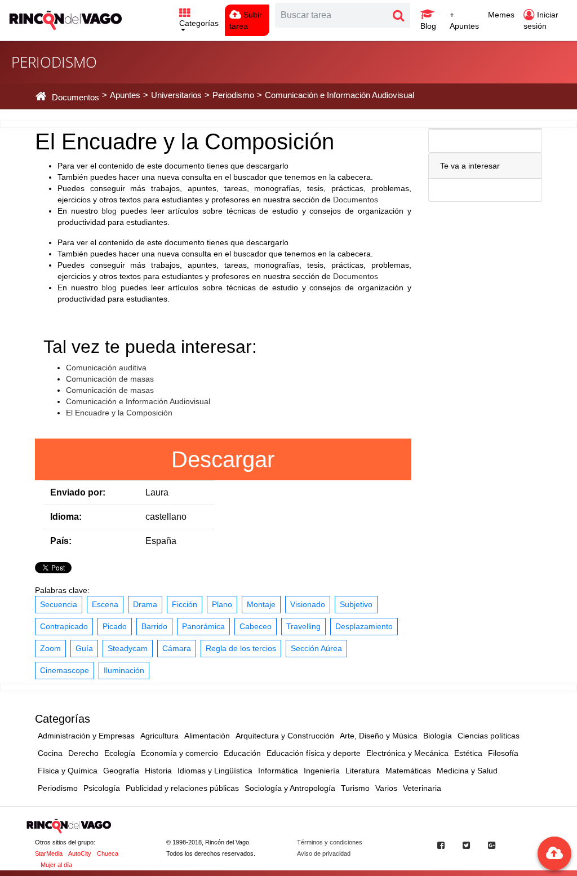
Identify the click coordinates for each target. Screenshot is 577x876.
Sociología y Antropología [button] (290, 788)
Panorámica (203, 626)
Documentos (355, 199)
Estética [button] (468, 753)
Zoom (50, 648)
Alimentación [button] (207, 735)
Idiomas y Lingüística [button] (214, 770)
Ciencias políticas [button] (489, 735)
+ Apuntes (464, 20)
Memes (501, 14)
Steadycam (128, 648)
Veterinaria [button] (422, 788)
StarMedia (49, 853)
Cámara (176, 648)
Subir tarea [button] (245, 20)
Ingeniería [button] (322, 770)
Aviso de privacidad (323, 853)
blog (109, 210)
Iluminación (124, 670)
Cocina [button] (50, 753)
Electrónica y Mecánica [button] (407, 753)
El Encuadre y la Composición (119, 412)
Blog (428, 25)
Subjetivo (356, 604)
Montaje (261, 604)
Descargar (222, 459)
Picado (115, 626)
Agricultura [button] (159, 735)
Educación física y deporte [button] (314, 753)
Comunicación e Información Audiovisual (138, 401)
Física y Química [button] (67, 770)
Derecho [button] (83, 753)
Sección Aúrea (316, 648)
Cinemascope (64, 670)
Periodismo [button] (58, 788)
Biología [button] (437, 735)
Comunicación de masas (110, 378)
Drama (145, 604)
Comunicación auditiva (106, 367)
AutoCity (79, 853)
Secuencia (58, 604)
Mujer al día (56, 864)
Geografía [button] (121, 770)
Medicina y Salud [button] (467, 770)
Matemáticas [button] (408, 770)
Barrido (154, 626)
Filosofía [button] (503, 753)
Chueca (107, 853)
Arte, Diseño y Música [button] (379, 735)
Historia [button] (158, 770)
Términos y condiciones (329, 842)
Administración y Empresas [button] (86, 735)
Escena (105, 604)
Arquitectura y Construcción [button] (285, 735)
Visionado (307, 604)
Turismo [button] (355, 788)
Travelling (303, 626)
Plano (222, 604)
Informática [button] (278, 770)
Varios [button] (386, 788)
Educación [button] (242, 753)
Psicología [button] (101, 788)
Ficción (184, 604)
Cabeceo (255, 626)
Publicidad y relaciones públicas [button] (182, 788)
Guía (84, 648)
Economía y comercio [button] (179, 753)
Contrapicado (64, 626)
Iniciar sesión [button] (540, 20)
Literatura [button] (362, 770)
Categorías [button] (199, 23)
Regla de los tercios (241, 648)
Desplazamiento (364, 626)
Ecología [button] (119, 753)
